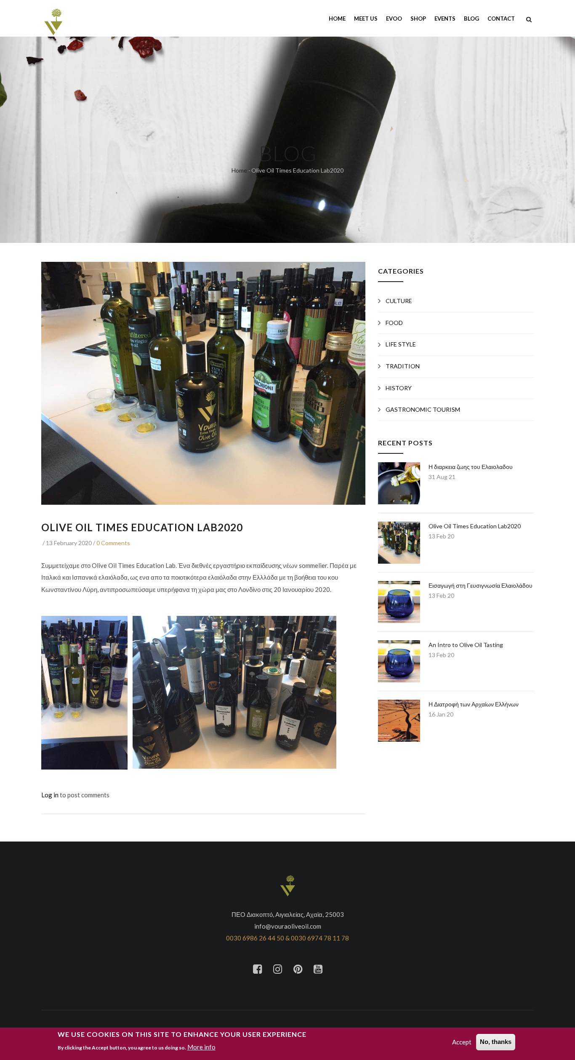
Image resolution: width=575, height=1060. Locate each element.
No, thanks (495, 1041)
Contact (501, 18)
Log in (50, 795)
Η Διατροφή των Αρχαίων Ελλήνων (474, 704)
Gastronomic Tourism (423, 409)
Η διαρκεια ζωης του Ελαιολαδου (471, 466)
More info (201, 1047)
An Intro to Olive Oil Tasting (466, 644)
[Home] (53, 18)
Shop (418, 18)
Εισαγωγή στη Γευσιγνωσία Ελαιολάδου (480, 585)
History (399, 388)
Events (444, 18)
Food (394, 322)
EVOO (394, 18)
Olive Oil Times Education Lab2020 (475, 526)
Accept (461, 1042)
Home (337, 18)
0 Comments (113, 542)
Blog (471, 18)
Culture (399, 300)
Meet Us (366, 18)
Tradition (403, 366)
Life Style (401, 344)
